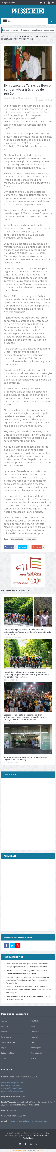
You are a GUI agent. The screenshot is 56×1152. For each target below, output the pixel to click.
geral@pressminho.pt (10, 1085)
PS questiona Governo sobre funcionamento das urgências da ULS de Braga (25, 758)
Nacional (34, 1037)
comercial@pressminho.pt (12, 1091)
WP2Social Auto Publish (18, 1150)
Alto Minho (35, 1021)
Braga (33, 1026)
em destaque (31, 539)
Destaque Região (17, 539)
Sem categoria (36, 1053)
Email (50, 100)
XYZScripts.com (41, 1150)
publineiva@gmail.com (42, 1121)
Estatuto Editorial (41, 1135)
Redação (12, 98)
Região (3, 1047)
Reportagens (36, 1047)
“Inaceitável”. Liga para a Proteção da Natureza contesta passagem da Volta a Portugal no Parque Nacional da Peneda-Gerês (26, 674)
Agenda (4, 1021)
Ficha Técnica (26, 1135)
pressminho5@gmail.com (12, 1082)
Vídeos (33, 1058)
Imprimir (41, 100)
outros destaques (8, 1042)
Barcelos (4, 1026)
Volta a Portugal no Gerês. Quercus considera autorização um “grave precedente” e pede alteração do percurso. (27, 631)
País (32, 1042)
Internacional (6, 1037)
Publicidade (28, 1138)
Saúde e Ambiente (8, 1053)
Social (3, 1058)
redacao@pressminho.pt (12, 1088)
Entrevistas (35, 1031)
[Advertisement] (28, 814)
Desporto (4, 1031)
